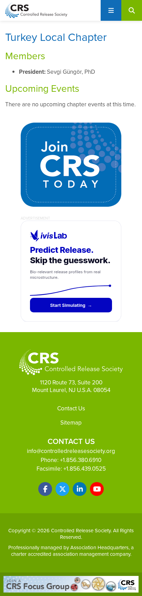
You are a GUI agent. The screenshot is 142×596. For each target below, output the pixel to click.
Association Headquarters (99, 547)
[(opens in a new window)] (45, 489)
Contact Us (71, 408)
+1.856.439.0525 (84, 468)
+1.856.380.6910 (80, 460)
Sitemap (71, 422)
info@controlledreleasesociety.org (71, 451)
